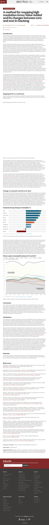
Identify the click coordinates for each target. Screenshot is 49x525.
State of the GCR (6, 503)
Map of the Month (37, 490)
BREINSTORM (31, 516)
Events (20, 500)
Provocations (36, 480)
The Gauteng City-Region (7, 474)
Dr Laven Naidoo (21, 25)
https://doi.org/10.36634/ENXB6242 (36, 452)
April (44, 36)
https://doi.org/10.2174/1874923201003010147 (14, 390)
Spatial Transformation (22, 483)
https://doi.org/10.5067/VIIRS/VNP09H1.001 (23, 440)
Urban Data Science (22, 488)
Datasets (35, 493)
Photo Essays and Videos (38, 487)
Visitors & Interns (6, 480)
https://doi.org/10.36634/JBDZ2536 (11, 433)
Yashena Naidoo (8, 25)
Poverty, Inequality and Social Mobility (25, 480)
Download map (7, 29)
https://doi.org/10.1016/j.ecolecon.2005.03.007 (14, 385)
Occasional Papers (37, 477)
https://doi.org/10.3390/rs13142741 (11, 395)
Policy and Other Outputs (38, 491)
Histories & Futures (22, 477)
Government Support (22, 490)
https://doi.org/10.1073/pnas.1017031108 (30, 375)
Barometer (5, 502)
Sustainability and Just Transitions (24, 485)
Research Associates (6, 478)
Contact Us (5, 488)
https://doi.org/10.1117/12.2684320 (25, 427)
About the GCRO (6, 475)
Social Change (21, 482)
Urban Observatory (6, 508)
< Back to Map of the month (9, 8)
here (30, 61)
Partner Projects (37, 500)
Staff (4, 477)
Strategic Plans (5, 483)
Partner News (36, 502)
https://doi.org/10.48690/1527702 (11, 437)
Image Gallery (5, 505)
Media (20, 503)
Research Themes (22, 474)
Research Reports (37, 475)
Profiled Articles (37, 483)
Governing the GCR (22, 475)
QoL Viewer (5, 500)
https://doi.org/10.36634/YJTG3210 (11, 418)
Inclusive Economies (22, 478)
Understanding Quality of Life (24, 487)
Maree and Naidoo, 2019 (31, 80)
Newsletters (21, 502)
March (5, 36)
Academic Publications (38, 482)
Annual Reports (5, 485)
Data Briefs (36, 478)
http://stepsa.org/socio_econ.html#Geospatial (14, 380)
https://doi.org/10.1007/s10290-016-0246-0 (25, 371)
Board (4, 482)
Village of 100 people (6, 510)
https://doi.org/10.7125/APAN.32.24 (11, 367)
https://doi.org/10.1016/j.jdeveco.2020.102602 (14, 400)
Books (35, 474)
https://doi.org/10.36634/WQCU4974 (17, 414)
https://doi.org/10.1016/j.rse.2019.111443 (24, 411)
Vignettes (35, 488)
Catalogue (5, 487)
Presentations (36, 485)
